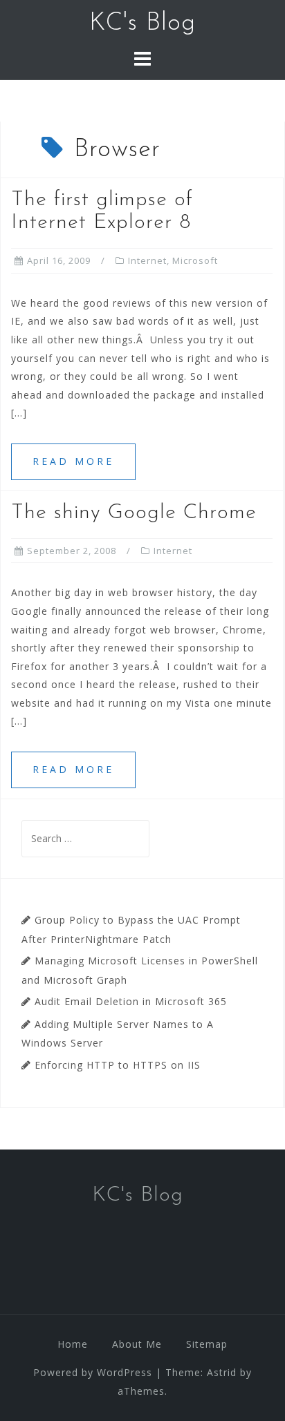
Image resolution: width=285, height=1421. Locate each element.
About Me (137, 1344)
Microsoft (195, 260)
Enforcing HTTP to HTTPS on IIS (118, 1064)
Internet (147, 260)
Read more (73, 461)
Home (72, 1344)
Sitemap (207, 1344)
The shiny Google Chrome (134, 513)
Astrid (222, 1372)
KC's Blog (142, 23)
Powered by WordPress (92, 1372)
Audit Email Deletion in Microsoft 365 (131, 1001)
